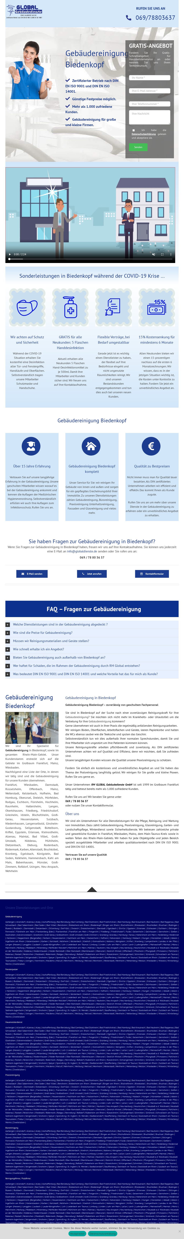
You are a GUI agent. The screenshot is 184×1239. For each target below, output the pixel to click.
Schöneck (150, 954)
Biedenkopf (96, 925)
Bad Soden (40, 925)
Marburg (20, 947)
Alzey (38, 921)
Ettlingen (173, 928)
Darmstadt (29, 928)
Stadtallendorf (96, 957)
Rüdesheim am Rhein (95, 954)
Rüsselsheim (112, 954)
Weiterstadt (109, 960)
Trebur (21, 960)
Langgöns (26, 944)
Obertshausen (88, 951)
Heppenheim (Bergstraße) (29, 938)
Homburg (126, 938)
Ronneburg (70, 954)
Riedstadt (39, 954)
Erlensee (141, 928)
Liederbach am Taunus (77, 944)
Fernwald (9, 931)
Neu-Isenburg (126, 947)
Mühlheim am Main (77, 947)
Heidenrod (174, 934)
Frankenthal (61, 931)
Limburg (93, 944)
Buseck (8, 928)
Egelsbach (112, 928)
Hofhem (104, 938)
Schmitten (139, 954)
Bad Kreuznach (138, 921)
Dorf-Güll (65, 928)
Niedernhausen (40, 951)
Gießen (174, 931)
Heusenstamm (58, 938)
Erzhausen (152, 928)
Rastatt (18, 954)
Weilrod (87, 960)
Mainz (174, 944)
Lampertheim (151, 941)
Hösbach (136, 938)
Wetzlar (141, 960)
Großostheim (62, 934)
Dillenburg (54, 928)
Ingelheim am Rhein (14, 941)
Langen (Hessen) (13, 944)
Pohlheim (173, 951)
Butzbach (18, 928)
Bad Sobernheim (25, 925)
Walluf (59, 960)
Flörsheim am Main (25, 931)
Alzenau (30, 921)
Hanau (132, 934)
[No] (179, 1231)
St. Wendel (83, 957)
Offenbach (128, 951)
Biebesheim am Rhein (79, 925)
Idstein (174, 938)
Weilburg (79, 960)
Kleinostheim (99, 941)
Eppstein (131, 928)
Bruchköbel (152, 925)
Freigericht (93, 931)
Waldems (50, 960)
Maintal (166, 944)
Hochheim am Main (76, 938)
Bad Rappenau (167, 921)
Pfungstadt (150, 951)
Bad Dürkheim (91, 921)
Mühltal (91, 947)
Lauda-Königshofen (51, 944)
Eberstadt (101, 928)
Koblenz (110, 941)
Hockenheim (93, 938)
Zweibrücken (19, 964)
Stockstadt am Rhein (148, 957)
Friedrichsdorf (117, 931)
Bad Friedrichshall (108, 921)
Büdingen (173, 925)
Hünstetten (156, 938)
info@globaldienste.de (82, 551)
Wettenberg (131, 960)
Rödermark (50, 954)
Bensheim (62, 925)
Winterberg (172, 960)
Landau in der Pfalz (168, 941)
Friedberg (105, 931)
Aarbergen (10, 921)
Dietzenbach (41, 928)
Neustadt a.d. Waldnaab (158, 947)
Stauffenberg (110, 957)
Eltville (122, 928)
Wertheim (120, 960)
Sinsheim (42, 957)
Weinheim (97, 960)
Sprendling (61, 957)
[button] (92, 625)
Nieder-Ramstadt (57, 951)
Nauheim (101, 947)
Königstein (120, 941)
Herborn (46, 938)
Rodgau (60, 954)
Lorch (131, 944)
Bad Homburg (124, 921)
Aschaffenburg (48, 921)
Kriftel (130, 941)
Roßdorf (80, 954)
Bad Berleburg (63, 921)
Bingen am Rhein (111, 925)
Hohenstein (115, 938)
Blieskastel (140, 925)
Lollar (124, 944)
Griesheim (38, 934)
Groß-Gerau (50, 934)
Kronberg (139, 941)
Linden (102, 944)
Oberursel (100, 951)
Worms (8, 964)
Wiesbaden (152, 960)
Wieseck (162, 960)
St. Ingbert (72, 957)
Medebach (30, 947)
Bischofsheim (127, 925)
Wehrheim (68, 960)
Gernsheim (164, 931)
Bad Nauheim (153, 921)
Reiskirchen (28, 954)
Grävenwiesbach (24, 934)
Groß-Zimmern (91, 934)
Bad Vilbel (51, 925)
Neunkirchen (140, 947)
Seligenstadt (31, 957)
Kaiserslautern (33, 941)
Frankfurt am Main (78, 931)
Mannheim (10, 947)
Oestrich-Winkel (114, 951)
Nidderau (28, 951)
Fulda (128, 931)
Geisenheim (138, 931)
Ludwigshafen (141, 944)
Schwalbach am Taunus (167, 954)
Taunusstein (10, 960)
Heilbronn (11, 938)
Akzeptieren (77, 1233)
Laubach (37, 944)
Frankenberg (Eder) (45, 931)
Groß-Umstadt (76, 934)
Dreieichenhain (88, 928)
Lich (64, 944)
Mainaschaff (155, 944)
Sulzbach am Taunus (168, 957)
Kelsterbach (76, 941)
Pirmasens (162, 951)
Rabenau (9, 954)
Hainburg (123, 934)
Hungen (145, 938)
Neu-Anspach (113, 947)
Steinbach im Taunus (127, 957)
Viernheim (39, 960)
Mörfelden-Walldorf (57, 947)
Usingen (29, 960)
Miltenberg (42, 947)
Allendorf (20, 921)
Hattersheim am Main (146, 934)
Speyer (52, 957)
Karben (44, 941)
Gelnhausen (151, 931)
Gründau (113, 934)
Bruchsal (163, 925)
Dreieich (75, 928)
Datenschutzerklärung (144, 134)
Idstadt (166, 938)
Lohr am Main (113, 944)
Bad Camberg (77, 921)
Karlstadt (54, 941)
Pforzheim (139, 951)
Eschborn (162, 928)
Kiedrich (87, 941)
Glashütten (10, 934)
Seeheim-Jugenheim (14, 957)
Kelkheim (64, 941)
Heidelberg (163, 934)
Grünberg (104, 934)
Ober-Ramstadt (73, 951)
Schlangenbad (126, 954)
